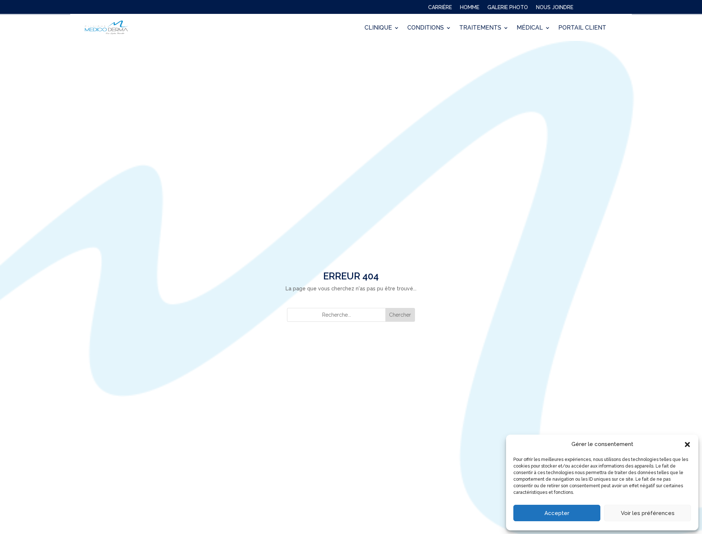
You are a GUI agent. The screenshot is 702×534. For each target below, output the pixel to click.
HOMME (469, 8)
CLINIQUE (378, 27)
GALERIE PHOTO (507, 8)
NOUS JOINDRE (554, 8)
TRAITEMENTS (480, 27)
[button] (687, 444)
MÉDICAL (530, 27)
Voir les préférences (648, 513)
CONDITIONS (425, 27)
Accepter (556, 513)
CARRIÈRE (440, 8)
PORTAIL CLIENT (582, 27)
